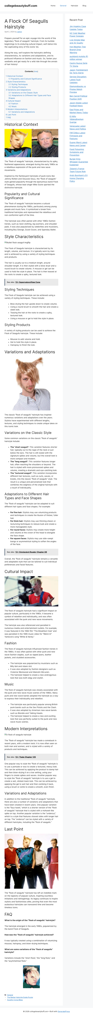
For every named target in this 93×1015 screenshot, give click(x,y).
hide (35, 71)
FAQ (8, 117)
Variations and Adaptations (18, 90)
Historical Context (14, 76)
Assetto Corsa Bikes (15, 1000)
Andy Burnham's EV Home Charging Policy (79, 178)
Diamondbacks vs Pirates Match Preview (78, 89)
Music (13, 106)
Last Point (11, 114)
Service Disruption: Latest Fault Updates (78, 80)
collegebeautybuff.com (21, 5)
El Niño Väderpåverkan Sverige (76, 119)
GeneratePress (64, 1011)
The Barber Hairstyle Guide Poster (20, 997)
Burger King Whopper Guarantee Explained (79, 162)
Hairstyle (74, 6)
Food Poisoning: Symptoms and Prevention (77, 152)
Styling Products (17, 87)
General (63, 6)
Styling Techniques (18, 84)
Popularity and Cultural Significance (25, 79)
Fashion (13, 103)
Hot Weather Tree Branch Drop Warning (78, 50)
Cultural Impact (13, 101)
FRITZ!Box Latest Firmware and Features (77, 136)
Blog (84, 6)
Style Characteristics (15, 81)
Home (53, 6)
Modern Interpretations (16, 109)
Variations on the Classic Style (23, 93)
